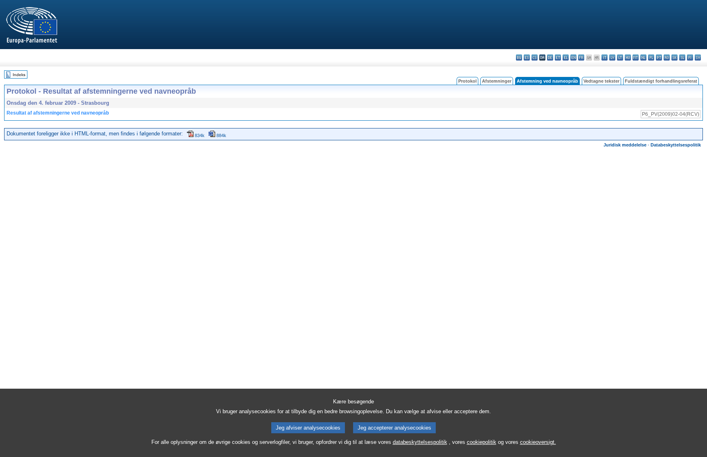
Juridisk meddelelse (624, 144)
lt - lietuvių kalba (620, 57)
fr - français (581, 57)
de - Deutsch (550, 57)
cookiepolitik (481, 442)
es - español (527, 57)
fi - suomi (690, 57)
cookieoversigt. (538, 442)
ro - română (667, 57)
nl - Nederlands (643, 57)
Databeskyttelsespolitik (676, 144)
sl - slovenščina (682, 57)
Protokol (467, 81)
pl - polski (651, 57)
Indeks (19, 74)
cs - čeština (534, 57)
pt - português (659, 57)
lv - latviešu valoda (612, 57)
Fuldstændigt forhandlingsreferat (661, 81)
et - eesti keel (558, 57)
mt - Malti (636, 57)
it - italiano (604, 57)
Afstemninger (496, 81)
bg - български (519, 57)
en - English (573, 57)
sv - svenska (698, 57)
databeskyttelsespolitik (420, 442)
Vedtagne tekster (601, 81)
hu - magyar (628, 57)
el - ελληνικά (566, 57)
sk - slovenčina (674, 57)
